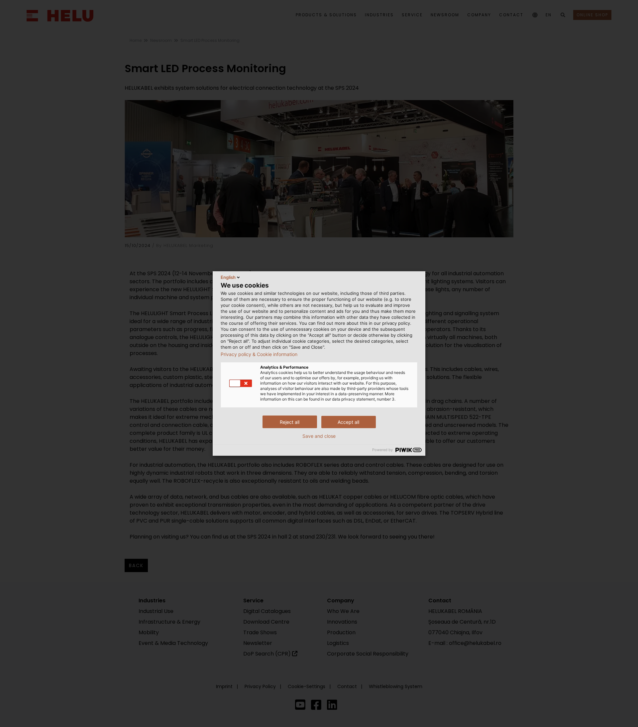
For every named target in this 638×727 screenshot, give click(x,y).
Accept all (348, 422)
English (228, 277)
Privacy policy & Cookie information (259, 354)
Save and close (319, 436)
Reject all (289, 422)
